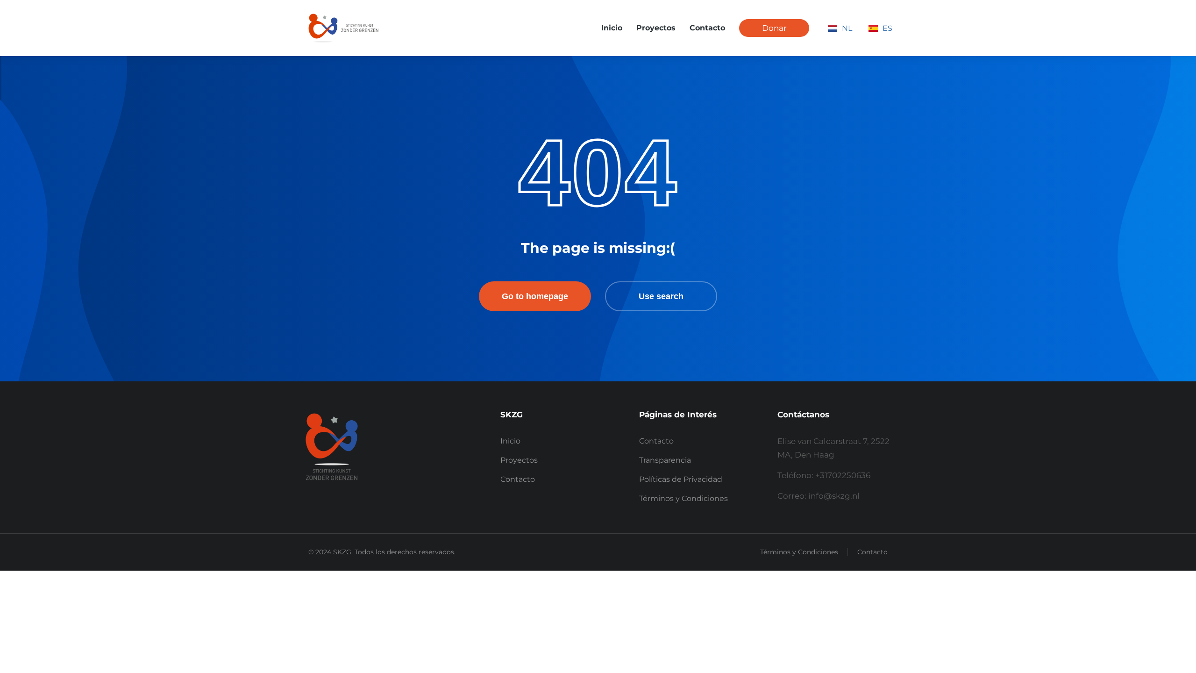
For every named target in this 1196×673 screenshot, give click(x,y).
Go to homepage (535, 296)
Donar (774, 28)
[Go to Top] (1173, 650)
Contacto (872, 552)
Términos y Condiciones (799, 552)
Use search (661, 296)
